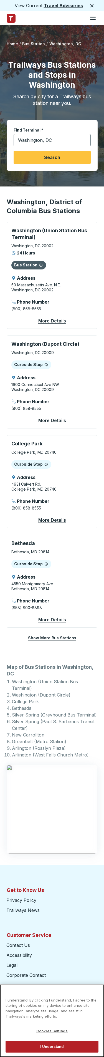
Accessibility (19, 955)
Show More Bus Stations (52, 637)
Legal (11, 965)
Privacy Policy (21, 900)
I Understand (52, 1046)
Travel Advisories (63, 5)
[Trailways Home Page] (11, 18)
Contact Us (18, 945)
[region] (52, 1020)
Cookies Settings (52, 1031)
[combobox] (52, 140)
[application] (52, 275)
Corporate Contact (26, 975)
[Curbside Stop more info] (46, 365)
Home (12, 43)
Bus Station (33, 43)
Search (52, 157)
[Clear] (84, 140)
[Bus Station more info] (41, 265)
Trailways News (23, 910)
